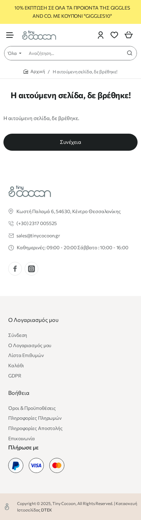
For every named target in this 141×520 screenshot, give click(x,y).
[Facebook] (15, 269)
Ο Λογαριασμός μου (33, 319)
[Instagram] (31, 269)
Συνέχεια (70, 142)
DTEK (46, 509)
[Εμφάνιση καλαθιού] (129, 35)
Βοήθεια (18, 392)
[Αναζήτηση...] (130, 53)
